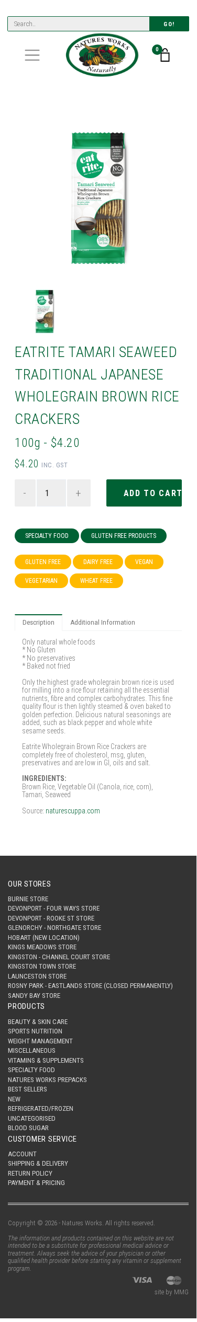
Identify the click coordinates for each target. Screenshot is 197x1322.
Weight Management (40, 1041)
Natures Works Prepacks (47, 1080)
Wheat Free (96, 580)
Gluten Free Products (123, 535)
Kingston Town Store (42, 966)
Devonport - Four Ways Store (54, 908)
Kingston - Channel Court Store (59, 957)
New (14, 1099)
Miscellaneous (32, 1050)
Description (38, 622)
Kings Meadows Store (42, 947)
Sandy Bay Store (34, 995)
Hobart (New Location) (44, 937)
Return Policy (30, 1173)
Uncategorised (32, 1118)
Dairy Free (98, 562)
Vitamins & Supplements (46, 1060)
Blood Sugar (28, 1128)
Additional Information (102, 622)
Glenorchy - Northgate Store (54, 928)
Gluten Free (43, 562)
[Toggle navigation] (32, 55)
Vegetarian (41, 580)
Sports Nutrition (35, 1031)
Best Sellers (27, 1089)
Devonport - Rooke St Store (51, 918)
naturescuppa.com (73, 811)
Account (22, 1154)
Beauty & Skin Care (38, 1022)
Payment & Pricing (36, 1183)
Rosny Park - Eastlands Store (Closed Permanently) (90, 986)
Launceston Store (37, 976)
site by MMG (172, 1292)
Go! (169, 24)
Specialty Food (47, 535)
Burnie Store (28, 899)
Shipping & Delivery (38, 1163)
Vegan (144, 562)
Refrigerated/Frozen (40, 1108)
